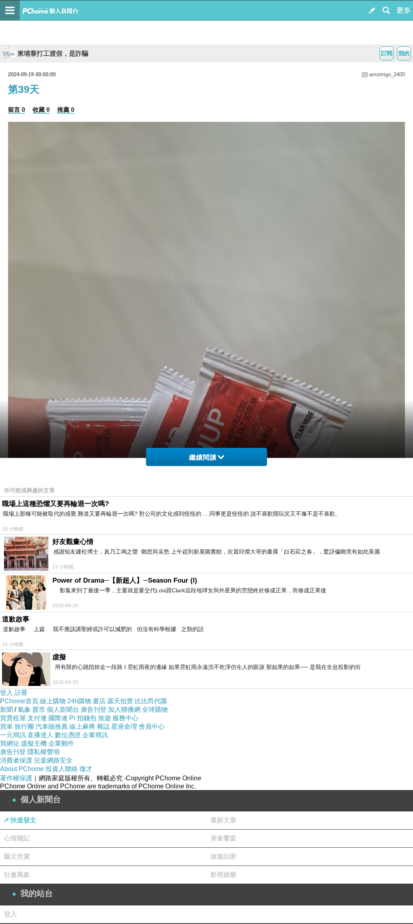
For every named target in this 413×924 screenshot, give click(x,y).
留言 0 (16, 109)
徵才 (85, 768)
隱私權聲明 (43, 751)
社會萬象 (17, 874)
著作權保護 (16, 778)
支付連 (37, 718)
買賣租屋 (13, 718)
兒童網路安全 (53, 760)
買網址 (9, 743)
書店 (99, 701)
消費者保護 (16, 760)
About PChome (22, 768)
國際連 (58, 718)
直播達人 (40, 735)
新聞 (6, 709)
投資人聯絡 (62, 768)
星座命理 (124, 726)
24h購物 (79, 701)
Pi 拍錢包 (82, 718)
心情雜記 (17, 838)
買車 (6, 726)
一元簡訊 (13, 735)
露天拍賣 (120, 701)
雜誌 (103, 726)
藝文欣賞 (17, 856)
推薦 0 (65, 109)
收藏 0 (41, 109)
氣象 (24, 709)
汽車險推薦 (51, 726)
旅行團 (24, 726)
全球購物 (155, 709)
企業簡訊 (95, 735)
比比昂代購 (151, 701)
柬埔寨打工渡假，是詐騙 (52, 53)
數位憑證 (68, 735)
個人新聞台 (63, 709)
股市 (38, 709)
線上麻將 (82, 726)
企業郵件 (61, 743)
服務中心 (125, 718)
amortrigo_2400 (387, 74)
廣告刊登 (93, 709)
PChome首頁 (19, 701)
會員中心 (152, 726)
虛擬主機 (34, 743)
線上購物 (53, 701)
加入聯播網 (124, 709)
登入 (6, 692)
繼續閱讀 (203, 457)
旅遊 (104, 718)
